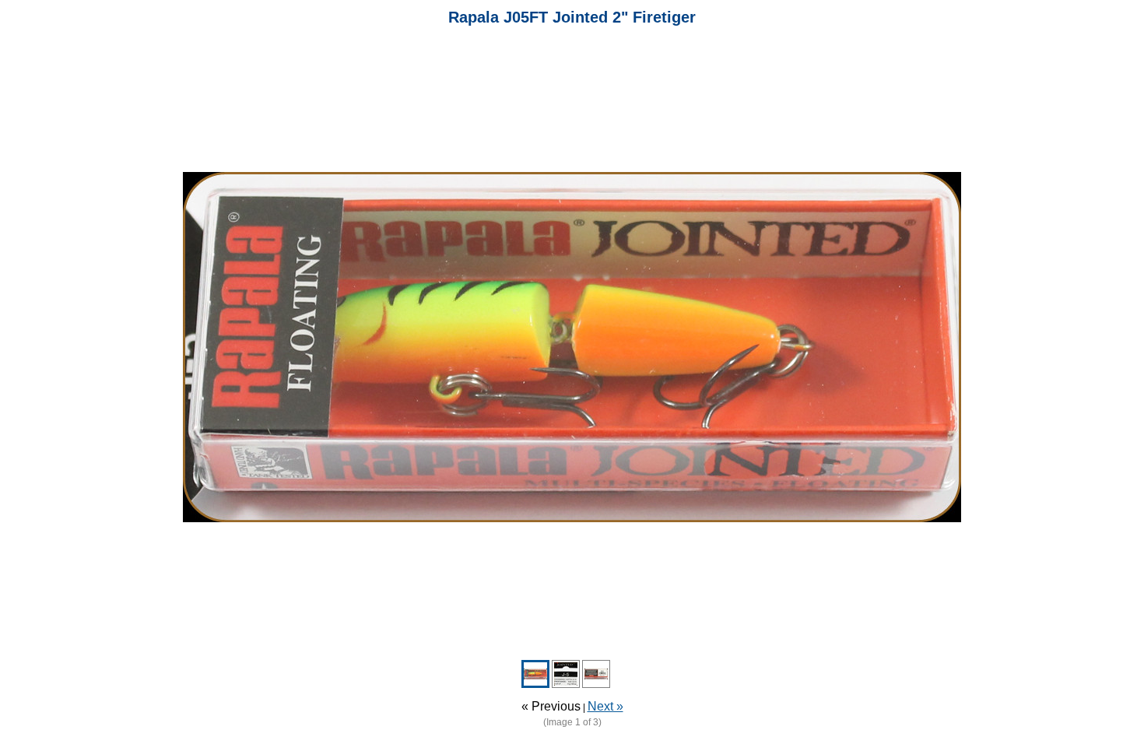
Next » (605, 706)
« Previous (551, 706)
